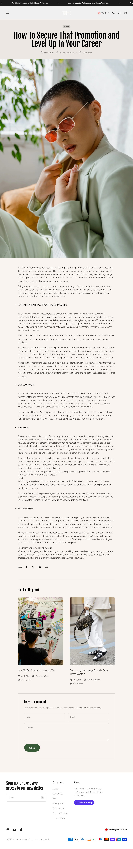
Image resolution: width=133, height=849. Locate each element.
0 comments (87, 52)
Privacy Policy (73, 707)
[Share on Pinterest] (39, 567)
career (66, 26)
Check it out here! (76, 557)
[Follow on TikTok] (21, 829)
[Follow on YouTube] (14, 829)
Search (56, 788)
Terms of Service (89, 707)
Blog (55, 798)
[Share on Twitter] (33, 567)
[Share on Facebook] (26, 567)
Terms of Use (58, 808)
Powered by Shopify (42, 839)
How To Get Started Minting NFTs (36, 670)
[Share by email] (46, 567)
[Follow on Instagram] (8, 829)
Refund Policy (59, 818)
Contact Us (58, 793)
